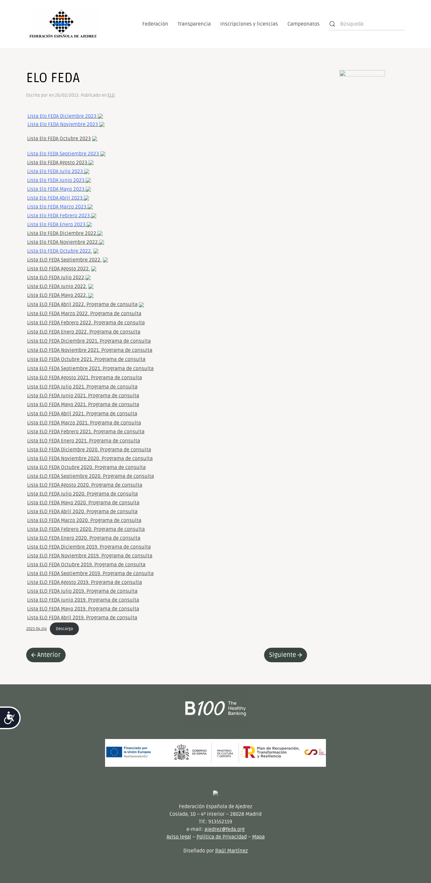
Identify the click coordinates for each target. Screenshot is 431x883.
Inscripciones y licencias (249, 24)
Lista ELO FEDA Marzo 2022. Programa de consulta (84, 313)
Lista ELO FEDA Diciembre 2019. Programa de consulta (89, 547)
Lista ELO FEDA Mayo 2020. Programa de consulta (83, 503)
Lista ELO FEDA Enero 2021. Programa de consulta (83, 441)
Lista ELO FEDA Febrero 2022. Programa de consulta (86, 323)
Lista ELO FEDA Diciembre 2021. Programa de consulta (89, 341)
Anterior (49, 655)
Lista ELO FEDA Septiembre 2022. (64, 260)
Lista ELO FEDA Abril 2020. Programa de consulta (82, 511)
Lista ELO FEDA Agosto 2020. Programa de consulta (84, 485)
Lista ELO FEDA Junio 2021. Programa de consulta (83, 396)
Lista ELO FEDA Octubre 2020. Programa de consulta (86, 467)
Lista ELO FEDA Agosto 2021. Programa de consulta (84, 378)
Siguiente (282, 655)
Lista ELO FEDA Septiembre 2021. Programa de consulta (90, 368)
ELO (111, 95)
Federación (155, 24)
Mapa (258, 837)
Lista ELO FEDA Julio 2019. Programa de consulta (82, 591)
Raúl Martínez (231, 851)
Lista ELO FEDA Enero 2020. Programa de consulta (83, 538)
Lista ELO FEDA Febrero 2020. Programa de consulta (86, 529)
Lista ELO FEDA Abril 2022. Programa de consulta (82, 304)
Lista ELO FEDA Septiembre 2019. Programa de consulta (90, 573)
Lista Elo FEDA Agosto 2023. (58, 162)
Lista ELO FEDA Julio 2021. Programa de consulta (82, 387)
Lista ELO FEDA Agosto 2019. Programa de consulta (84, 582)
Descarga (64, 628)
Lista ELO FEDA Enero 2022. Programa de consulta (83, 332)
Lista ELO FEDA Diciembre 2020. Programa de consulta (89, 450)
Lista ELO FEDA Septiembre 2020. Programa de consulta (90, 476)
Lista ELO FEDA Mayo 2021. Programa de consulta (83, 404)
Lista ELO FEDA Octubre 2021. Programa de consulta (86, 359)
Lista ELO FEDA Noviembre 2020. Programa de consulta (90, 458)
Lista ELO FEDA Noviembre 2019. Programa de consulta (89, 556)
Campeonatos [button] (303, 24)
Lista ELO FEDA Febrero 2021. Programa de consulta (86, 432)
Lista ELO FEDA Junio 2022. (57, 286)
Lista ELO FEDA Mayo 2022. (57, 295)
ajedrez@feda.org (224, 829)
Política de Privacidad (222, 837)
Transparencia (194, 24)
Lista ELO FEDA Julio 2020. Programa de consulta (82, 494)
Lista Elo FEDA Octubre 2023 (59, 138)
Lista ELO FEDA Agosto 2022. (58, 269)
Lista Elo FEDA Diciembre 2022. (62, 233)
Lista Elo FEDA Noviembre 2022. (63, 242)
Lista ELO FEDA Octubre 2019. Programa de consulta (86, 565)
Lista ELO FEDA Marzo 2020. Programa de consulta (84, 520)
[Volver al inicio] (63, 24)
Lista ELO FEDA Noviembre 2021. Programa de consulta (89, 350)
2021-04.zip (36, 628)
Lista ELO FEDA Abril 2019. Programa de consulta (82, 618)
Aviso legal (179, 837)
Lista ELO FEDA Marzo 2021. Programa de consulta (84, 423)
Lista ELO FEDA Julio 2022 (55, 277)
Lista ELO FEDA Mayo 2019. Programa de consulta (83, 609)
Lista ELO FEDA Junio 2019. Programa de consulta (83, 600)
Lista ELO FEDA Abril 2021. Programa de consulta (82, 414)
